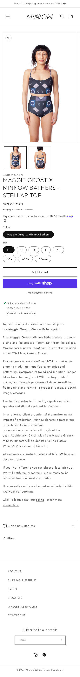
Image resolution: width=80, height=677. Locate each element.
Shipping (7, 209)
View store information (21, 313)
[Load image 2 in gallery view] (40, 157)
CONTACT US (16, 615)
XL (58, 250)
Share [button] (11, 538)
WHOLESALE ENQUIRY (22, 607)
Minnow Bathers (34, 669)
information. (11, 505)
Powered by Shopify (53, 669)
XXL (9, 259)
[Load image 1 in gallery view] (15, 157)
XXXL (25, 259)
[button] (7, 16)
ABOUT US (14, 571)
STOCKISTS (15, 598)
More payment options (40, 292)
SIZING (12, 589)
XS (8, 250)
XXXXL (43, 259)
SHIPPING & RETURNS (22, 580)
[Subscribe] (61, 640)
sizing (40, 500)
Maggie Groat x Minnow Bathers (28, 234)
